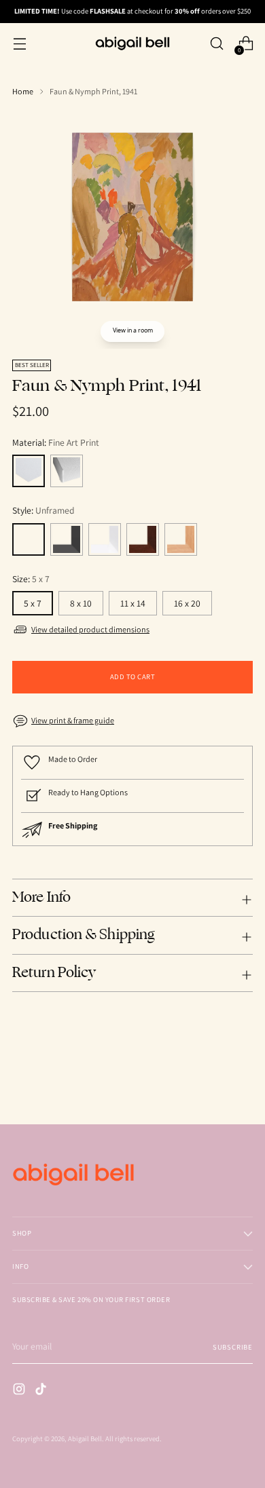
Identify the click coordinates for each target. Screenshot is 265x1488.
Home (22, 91)
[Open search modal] (216, 44)
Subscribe (233, 1347)
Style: (43, 510)
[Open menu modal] (19, 44)
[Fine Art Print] (28, 471)
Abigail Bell (85, 1438)
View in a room (133, 330)
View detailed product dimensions (90, 629)
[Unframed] (28, 539)
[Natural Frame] (180, 539)
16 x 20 (187, 603)
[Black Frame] (66, 539)
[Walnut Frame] (142, 539)
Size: (31, 579)
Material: (55, 442)
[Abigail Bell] (132, 43)
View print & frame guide (72, 720)
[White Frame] (104, 539)
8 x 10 (81, 603)
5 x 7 (32, 603)
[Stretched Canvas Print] (66, 471)
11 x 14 (132, 603)
